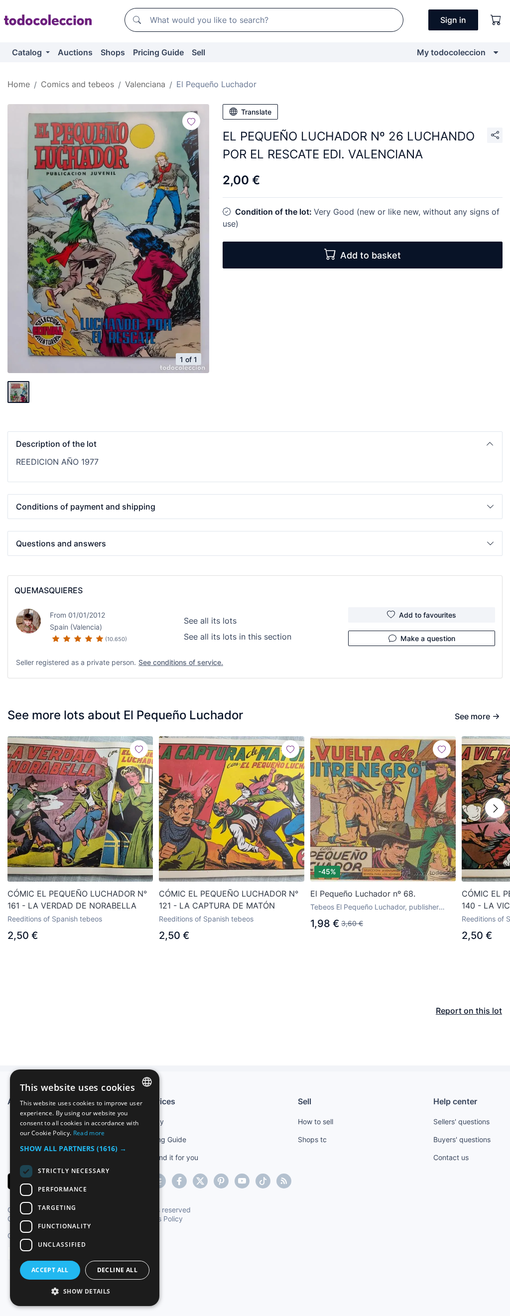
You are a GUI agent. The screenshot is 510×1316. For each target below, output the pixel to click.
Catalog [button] (28, 52)
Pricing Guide (158, 52)
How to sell (315, 1121)
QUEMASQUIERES (48, 590)
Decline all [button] (117, 1270)
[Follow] (191, 121)
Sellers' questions (461, 1121)
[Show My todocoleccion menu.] (496, 52)
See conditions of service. (180, 662)
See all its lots (210, 621)
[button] (255, 444)
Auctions (75, 52)
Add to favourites (427, 615)
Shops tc (312, 1139)
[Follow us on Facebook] (179, 1181)
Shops (113, 52)
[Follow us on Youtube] (242, 1181)
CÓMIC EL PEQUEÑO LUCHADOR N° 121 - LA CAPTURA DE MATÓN (228, 900)
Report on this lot (469, 1011)
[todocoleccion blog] (283, 1181)
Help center (455, 1101)
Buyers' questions (462, 1139)
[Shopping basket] (496, 19)
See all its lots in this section (237, 637)
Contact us (451, 1157)
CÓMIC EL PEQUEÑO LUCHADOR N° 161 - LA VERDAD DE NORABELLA (77, 900)
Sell (198, 52)
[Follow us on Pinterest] (221, 1181)
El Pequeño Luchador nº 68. (362, 894)
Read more (89, 1133)
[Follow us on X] (200, 1181)
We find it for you (170, 1157)
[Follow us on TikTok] (262, 1181)
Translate (256, 112)
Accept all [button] (50, 1270)
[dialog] (84, 1187)
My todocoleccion (451, 52)
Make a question (427, 638)
